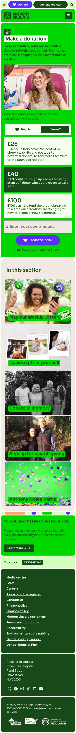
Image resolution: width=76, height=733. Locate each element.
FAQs (10, 583)
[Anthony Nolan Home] (16, 15)
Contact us (14, 600)
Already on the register (23, 594)
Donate (23, 4)
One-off (55, 129)
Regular (26, 129)
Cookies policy (17, 611)
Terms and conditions (22, 622)
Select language (4, 4)
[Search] (72, 4)
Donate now (41, 240)
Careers (12, 588)
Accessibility (16, 628)
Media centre (16, 577)
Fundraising (32, 562)
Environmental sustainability (27, 633)
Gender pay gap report (23, 639)
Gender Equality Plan (22, 645)
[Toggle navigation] (68, 15)
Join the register (50, 4)
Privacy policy (16, 605)
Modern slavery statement (26, 616)
